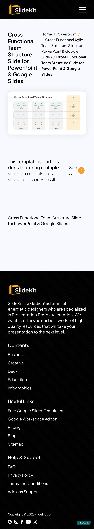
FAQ (12, 466)
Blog (12, 435)
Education (17, 379)
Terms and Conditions (28, 483)
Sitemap (16, 444)
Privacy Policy (20, 475)
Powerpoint (66, 34)
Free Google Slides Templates (35, 410)
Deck (13, 371)
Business (16, 354)
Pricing (14, 427)
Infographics (19, 387)
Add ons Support (23, 491)
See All (73, 170)
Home (46, 34)
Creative (16, 362)
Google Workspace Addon (32, 418)
